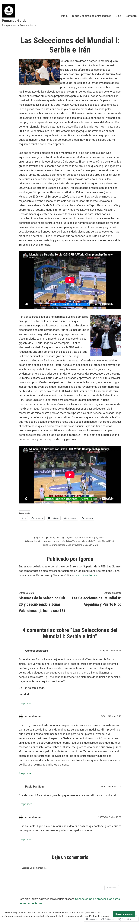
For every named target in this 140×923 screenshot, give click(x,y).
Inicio (64, 16)
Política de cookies (99, 916)
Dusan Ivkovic (34, 541)
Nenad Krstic (108, 541)
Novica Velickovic (67, 545)
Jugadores (70, 537)
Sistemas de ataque (87, 537)
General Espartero (36, 650)
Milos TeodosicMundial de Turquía (83, 541)
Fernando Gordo (14, 20)
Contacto (131, 16)
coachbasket (33, 716)
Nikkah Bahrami (49, 545)
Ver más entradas (86, 575)
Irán (63, 541)
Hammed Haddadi (51, 541)
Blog (118, 16)
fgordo (39, 537)
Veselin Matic (91, 545)
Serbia (80, 545)
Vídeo (101, 537)
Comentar (111, 887)
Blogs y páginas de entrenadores (91, 16)
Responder (25, 703)
